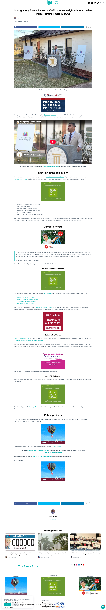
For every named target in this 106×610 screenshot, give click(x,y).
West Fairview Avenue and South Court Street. (29, 340)
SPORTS (22, 2)
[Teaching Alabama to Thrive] (53, 102)
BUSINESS (12, 2)
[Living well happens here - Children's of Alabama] (53, 239)
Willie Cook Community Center (55, 177)
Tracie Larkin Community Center (26, 301)
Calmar (46, 293)
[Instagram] (92, 3)
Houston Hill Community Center (26, 297)
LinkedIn (52, 452)
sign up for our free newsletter (42, 456)
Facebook (46, 452)
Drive (50, 293)
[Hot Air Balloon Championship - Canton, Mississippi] (53, 434)
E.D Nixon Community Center (26, 303)
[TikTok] (98, 3)
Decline (15, 604)
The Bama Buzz (28, 566)
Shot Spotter (33, 407)
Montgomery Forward (50, 115)
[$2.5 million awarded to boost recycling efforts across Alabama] (85, 541)
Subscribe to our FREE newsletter (37, 450)
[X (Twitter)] (74, 564)
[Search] (100, 2)
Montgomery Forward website (44, 307)
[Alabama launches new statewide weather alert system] (53, 541)
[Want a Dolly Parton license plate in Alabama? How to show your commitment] (20, 541)
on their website (56, 446)
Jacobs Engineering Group (22, 338)
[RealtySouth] (53, 321)
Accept (7, 604)
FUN (17, 2)
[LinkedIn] (95, 3)
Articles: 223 (53, 519)
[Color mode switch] (103, 2)
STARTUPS (27, 2)
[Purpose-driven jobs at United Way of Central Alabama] (53, 605)
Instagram (59, 452)
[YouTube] (83, 564)
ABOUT (39, 2)
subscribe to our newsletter (50, 166)
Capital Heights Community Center (27, 299)
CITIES (33, 2)
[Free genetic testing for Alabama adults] (53, 359)
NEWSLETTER (5, 2)
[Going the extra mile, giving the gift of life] (53, 191)
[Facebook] (89, 3)
